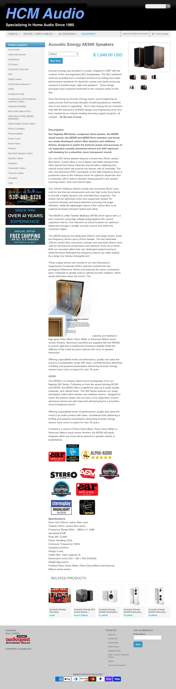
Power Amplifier (15, 134)
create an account (139, 33)
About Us (112, 635)
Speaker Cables (15, 158)
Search (111, 661)
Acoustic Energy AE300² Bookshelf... (108, 610)
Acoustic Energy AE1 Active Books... (84, 610)
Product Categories (17, 45)
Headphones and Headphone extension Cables (22, 100)
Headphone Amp (16, 94)
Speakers (12, 163)
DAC (10, 74)
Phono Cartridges (16, 129)
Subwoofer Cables (17, 168)
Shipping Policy (114, 651)
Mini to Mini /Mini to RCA (19, 111)
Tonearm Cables (16, 173)
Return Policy (113, 647)
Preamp (12, 148)
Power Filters (14, 143)
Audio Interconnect (17, 54)
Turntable (12, 178)
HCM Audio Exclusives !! (19, 84)
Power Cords (14, 138)
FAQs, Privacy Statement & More (118, 656)
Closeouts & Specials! (18, 69)
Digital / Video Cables (38, 33)
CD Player (13, 64)
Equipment (89, 33)
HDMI (11, 89)
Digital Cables (14, 79)
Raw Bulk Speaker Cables (20, 153)
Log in (125, 33)
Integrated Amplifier (17, 106)
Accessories (66, 33)
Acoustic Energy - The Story (58, 610)
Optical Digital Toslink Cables (22, 124)
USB (10, 183)
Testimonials (113, 643)
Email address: (140, 634)
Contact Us (112, 639)
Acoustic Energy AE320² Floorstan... (157, 610)
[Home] (46, 25)
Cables (13, 33)
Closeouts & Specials (117, 665)
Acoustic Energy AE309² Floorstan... (133, 610)
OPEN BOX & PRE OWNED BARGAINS (21, 117)
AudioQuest (13, 59)
